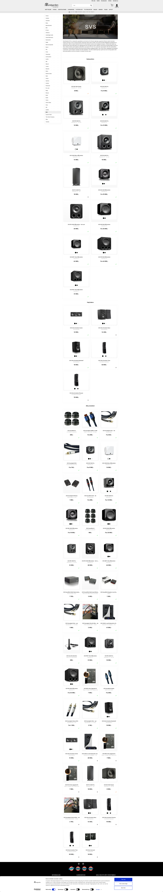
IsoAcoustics (48, 56)
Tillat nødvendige (123, 883)
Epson (47, 47)
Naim (47, 76)
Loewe (47, 66)
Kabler (95, 9)
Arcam (47, 15)
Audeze (47, 18)
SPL (46, 107)
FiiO (46, 49)
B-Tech (47, 30)
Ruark (47, 97)
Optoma (47, 80)
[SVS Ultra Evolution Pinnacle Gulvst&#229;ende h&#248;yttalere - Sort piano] (76, 379)
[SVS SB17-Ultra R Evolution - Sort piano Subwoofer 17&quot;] (76, 243)
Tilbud (105, 9)
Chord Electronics (49, 37)
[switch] (66, 889)
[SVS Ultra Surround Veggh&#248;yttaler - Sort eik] (90, 836)
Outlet (111, 9)
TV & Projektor (88, 9)
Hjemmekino (71, 9)
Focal (47, 51)
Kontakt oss (115, 0)
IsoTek (47, 59)
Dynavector (48, 39)
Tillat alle (123, 879)
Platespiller (79, 9)
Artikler (109, 0)
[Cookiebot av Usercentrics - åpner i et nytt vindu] (37, 889)
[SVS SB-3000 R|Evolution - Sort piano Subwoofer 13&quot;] (104, 174)
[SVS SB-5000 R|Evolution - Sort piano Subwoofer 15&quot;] (104, 209)
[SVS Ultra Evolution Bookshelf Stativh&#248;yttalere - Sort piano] (76, 347)
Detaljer (98, 889)
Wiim (47, 119)
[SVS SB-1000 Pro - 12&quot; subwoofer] (104, 71)
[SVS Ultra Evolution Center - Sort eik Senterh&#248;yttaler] (76, 314)
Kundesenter (104, 0)
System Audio (49, 114)
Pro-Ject (47, 88)
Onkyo (47, 78)
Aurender (48, 20)
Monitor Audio (49, 73)
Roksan (47, 92)
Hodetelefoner (62, 9)
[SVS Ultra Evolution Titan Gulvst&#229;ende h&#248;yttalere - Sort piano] (104, 347)
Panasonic (48, 85)
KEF (46, 61)
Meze (47, 71)
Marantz (47, 68)
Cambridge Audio (49, 35)
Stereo (55, 9)
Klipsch (47, 63)
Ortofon (47, 83)
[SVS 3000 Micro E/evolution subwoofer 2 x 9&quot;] (76, 140)
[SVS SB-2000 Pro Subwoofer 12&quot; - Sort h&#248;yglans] (104, 105)
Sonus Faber (48, 102)
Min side (93, 0)
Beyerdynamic (49, 25)
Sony (47, 104)
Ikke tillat (123, 887)
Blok (46, 27)
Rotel (47, 95)
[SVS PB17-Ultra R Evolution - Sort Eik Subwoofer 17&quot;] (76, 276)
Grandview (48, 54)
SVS (46, 112)
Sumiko (47, 109)
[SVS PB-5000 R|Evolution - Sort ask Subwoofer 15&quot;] (104, 243)
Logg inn (117, 7)
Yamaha (47, 121)
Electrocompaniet (49, 44)
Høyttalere (48, 9)
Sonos (47, 100)
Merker (101, 9)
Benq (47, 23)
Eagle (47, 42)
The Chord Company (50, 116)
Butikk (98, 0)
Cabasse (47, 32)
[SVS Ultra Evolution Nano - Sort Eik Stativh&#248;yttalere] (104, 314)
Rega (47, 90)
